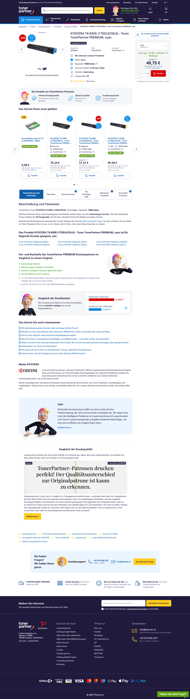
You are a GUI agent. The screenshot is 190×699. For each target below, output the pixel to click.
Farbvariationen (68, 194)
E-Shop (32, 26)
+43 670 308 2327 (130, 10)
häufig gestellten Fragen (92, 221)
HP (95, 642)
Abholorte (60, 664)
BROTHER (98, 653)
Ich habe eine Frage (144, 562)
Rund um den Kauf (65, 623)
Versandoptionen (112, 2)
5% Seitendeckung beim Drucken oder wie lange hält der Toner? (49, 328)
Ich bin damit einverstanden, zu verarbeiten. (131, 609)
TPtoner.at (99, 623)
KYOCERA (57, 26)
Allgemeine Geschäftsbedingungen (71, 639)
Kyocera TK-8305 (70, 26)
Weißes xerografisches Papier (35, 541)
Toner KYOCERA (62, 537)
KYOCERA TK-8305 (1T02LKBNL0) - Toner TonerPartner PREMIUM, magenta (90, 142)
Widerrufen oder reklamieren (68, 635)
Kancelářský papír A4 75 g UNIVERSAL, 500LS (32, 139)
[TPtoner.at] (26, 10)
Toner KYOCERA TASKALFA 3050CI (33, 242)
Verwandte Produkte (123, 194)
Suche (99, 10)
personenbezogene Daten (137, 609)
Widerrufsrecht (62, 642)
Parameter (51, 194)
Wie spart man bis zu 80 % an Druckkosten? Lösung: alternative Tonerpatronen (56, 350)
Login (150, 12)
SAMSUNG (98, 650)
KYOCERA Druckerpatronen (54, 534)
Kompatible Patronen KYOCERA (35, 537)
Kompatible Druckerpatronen (84, 534)
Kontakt (155, 2)
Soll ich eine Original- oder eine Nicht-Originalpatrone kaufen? (48, 335)
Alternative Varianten (104, 194)
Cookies (59, 650)
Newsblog (127, 2)
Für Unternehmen (141, 2)
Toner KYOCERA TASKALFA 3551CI (111, 245)
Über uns (98, 628)
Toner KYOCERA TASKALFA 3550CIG (111, 242)
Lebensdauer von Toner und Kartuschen (39, 346)
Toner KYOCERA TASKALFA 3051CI (72, 242)
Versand (159, 66)
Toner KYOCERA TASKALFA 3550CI (72, 245)
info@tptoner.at (124, 562)
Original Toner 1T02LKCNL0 (99, 297)
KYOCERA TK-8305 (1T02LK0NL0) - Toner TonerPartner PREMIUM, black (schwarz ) (61, 142)
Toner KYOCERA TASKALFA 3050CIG (34, 245)
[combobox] (153, 46)
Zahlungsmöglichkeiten (66, 632)
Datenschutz (61, 646)
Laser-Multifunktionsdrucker (104, 537)
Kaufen (160, 73)
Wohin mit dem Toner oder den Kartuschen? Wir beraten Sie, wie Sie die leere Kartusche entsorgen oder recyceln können (75, 342)
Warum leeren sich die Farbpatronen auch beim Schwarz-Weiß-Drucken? (53, 353)
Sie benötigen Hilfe (86, 194)
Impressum (99, 657)
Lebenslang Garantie (65, 661)
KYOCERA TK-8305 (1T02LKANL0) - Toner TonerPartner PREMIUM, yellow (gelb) (118, 142)
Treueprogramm (63, 653)
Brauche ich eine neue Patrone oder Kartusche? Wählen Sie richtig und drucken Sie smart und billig (65, 332)
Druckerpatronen (44, 26)
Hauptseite (23, 26)
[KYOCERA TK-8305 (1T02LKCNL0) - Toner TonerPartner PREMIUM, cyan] (42, 64)
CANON (97, 646)
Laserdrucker (80, 537)
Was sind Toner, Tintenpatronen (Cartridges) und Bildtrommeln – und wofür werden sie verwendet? (65, 339)
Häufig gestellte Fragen (66, 657)
